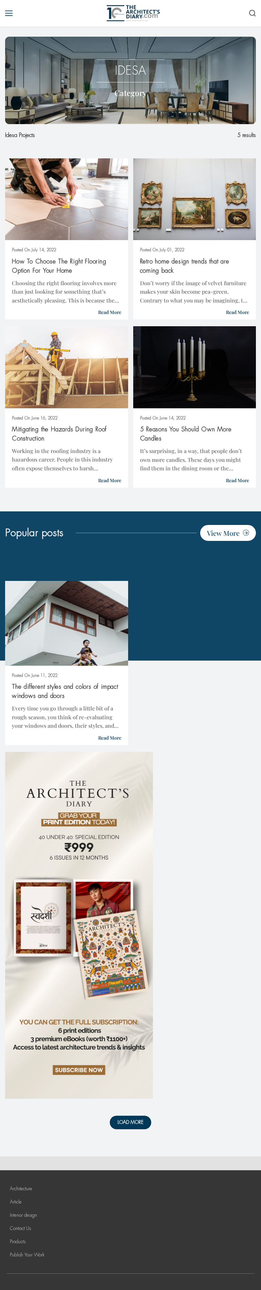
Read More (109, 312)
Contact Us (20, 1228)
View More (223, 533)
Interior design (23, 1215)
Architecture (21, 1189)
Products (17, 1241)
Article (16, 1202)
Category (131, 92)
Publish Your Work (27, 1255)
